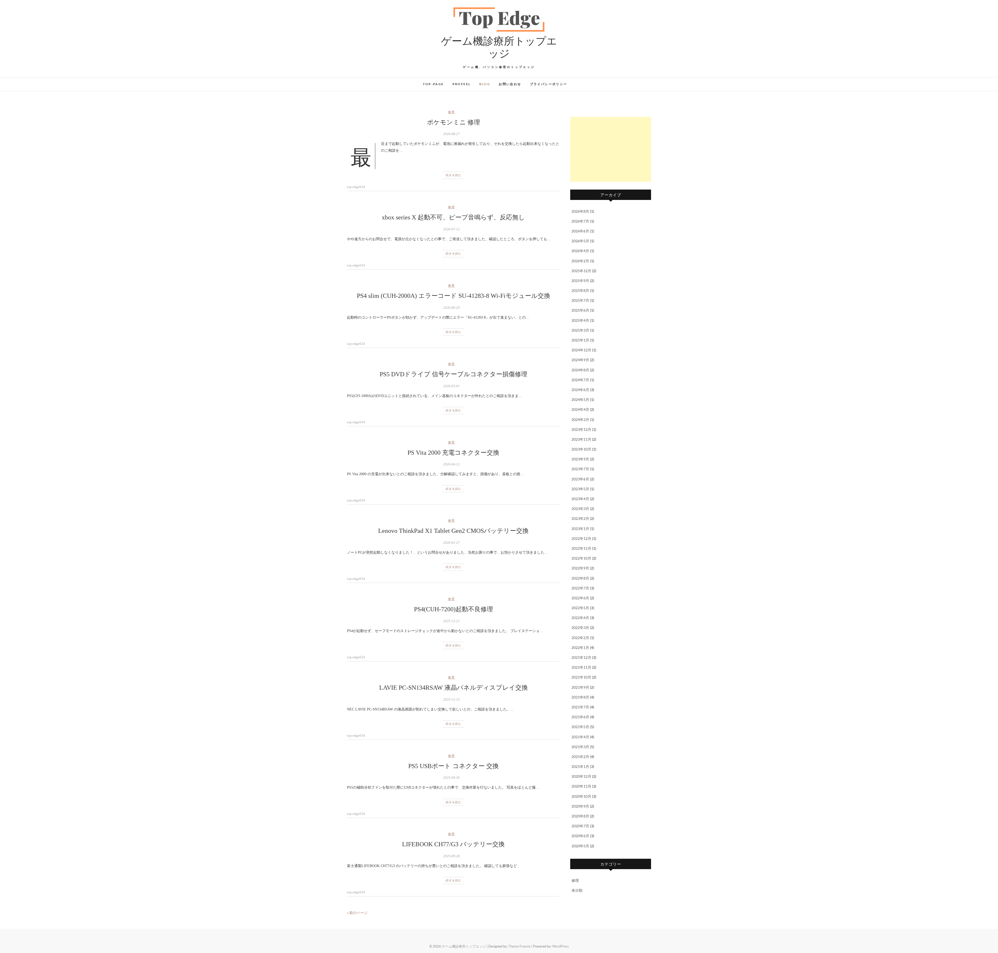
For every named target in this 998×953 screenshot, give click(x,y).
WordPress (560, 946)
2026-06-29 (451, 308)
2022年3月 (580, 627)
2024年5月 (580, 399)
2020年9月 (580, 806)
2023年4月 (580, 498)
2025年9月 (580, 280)
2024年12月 (581, 350)
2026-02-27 (451, 543)
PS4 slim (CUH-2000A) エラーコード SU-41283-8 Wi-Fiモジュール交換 (453, 295)
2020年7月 (580, 826)
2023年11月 (581, 439)
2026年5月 (580, 241)
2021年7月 (580, 707)
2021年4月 (580, 737)
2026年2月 (580, 261)
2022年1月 (580, 647)
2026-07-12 (451, 229)
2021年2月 (580, 756)
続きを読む (453, 175)
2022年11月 (581, 548)
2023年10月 (581, 449)
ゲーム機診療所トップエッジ (499, 46)
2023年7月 (580, 469)
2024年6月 (580, 389)
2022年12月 (581, 538)
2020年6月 (580, 836)
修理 (451, 111)
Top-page (433, 84)
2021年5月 (580, 726)
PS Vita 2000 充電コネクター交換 (453, 452)
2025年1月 (580, 340)
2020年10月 (581, 796)
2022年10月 (581, 558)
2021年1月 (580, 766)
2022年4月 (580, 617)
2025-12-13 (451, 699)
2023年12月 (581, 429)
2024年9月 (580, 360)
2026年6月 (580, 231)
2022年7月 (580, 588)
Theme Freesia (519, 946)
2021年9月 (580, 687)
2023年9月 (580, 459)
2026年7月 (580, 221)
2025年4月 (580, 320)
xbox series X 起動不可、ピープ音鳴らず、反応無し (453, 217)
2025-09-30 (451, 778)
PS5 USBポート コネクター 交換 (453, 766)
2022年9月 (580, 568)
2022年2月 (580, 637)
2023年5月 (580, 489)
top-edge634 (356, 187)
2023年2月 (580, 518)
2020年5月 (580, 846)
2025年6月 (580, 310)
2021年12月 (581, 657)
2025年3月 (580, 330)
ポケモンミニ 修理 (453, 122)
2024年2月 (580, 419)
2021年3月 (580, 746)
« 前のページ (357, 912)
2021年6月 (580, 717)
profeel (461, 84)
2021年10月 (581, 677)
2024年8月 (580, 370)
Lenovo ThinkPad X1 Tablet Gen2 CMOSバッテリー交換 (453, 530)
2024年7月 (580, 380)
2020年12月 (581, 776)
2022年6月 (580, 598)
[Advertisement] (610, 149)
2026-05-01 (451, 386)
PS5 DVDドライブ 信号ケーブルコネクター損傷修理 (453, 374)
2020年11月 (581, 786)
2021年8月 (580, 697)
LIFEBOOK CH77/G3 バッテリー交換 (453, 844)
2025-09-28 (451, 856)
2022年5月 (580, 608)
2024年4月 (580, 409)
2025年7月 (580, 300)
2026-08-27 (451, 134)
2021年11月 (581, 667)
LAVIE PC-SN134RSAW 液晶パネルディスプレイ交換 (453, 687)
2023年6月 (580, 479)
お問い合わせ (510, 84)
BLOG (484, 84)
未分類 (577, 890)
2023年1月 (580, 528)
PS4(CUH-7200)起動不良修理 (453, 609)
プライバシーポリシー (548, 84)
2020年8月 (580, 816)
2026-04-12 (451, 464)
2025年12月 (581, 271)
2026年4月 (580, 251)
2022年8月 (580, 578)
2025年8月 (580, 290)
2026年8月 (580, 211)
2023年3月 (580, 508)
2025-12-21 (451, 621)
